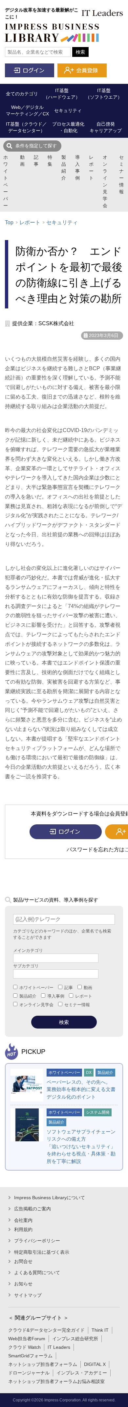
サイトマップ (28, 1295)
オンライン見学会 (105, 181)
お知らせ (23, 1283)
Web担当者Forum (26, 1338)
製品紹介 (63, 168)
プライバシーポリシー (37, 1240)
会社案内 (23, 1220)
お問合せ (23, 1261)
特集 (50, 161)
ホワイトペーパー (5, 181)
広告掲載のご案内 (32, 1208)
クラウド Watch (24, 1347)
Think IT (100, 1330)
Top (9, 222)
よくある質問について (37, 1272)
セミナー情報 (121, 174)
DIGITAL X (95, 1364)
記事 (36, 161)
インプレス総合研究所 (75, 1338)
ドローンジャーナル (29, 1372)
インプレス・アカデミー (81, 1372)
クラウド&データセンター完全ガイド (46, 1330)
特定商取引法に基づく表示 (41, 1252)
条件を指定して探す (36, 145)
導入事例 (77, 168)
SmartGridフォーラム (30, 1355)
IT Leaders (59, 1347)
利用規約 (23, 1229)
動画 (22, 161)
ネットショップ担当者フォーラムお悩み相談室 (56, 1381)
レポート (91, 168)
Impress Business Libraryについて (49, 1197)
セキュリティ (62, 222)
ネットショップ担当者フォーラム (42, 1364)
